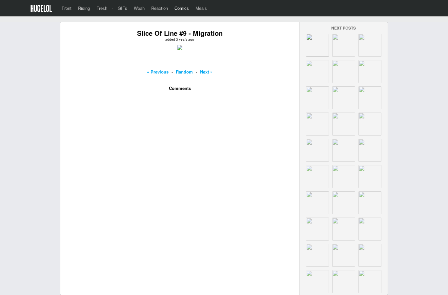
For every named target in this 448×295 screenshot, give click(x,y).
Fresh (101, 8)
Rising (84, 8)
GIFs (122, 8)
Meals (201, 8)
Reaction (159, 8)
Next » (206, 72)
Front (66, 8)
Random (184, 72)
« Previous (158, 72)
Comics (181, 8)
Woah (139, 8)
